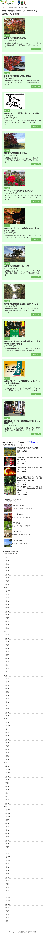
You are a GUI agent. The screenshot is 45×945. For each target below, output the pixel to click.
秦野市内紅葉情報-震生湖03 (15, 38)
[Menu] (41, 3)
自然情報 (6, 35)
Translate (34, 442)
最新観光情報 (9, 7)
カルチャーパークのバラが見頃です (19, 191)
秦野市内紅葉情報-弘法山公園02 (17, 76)
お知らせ (6, 110)
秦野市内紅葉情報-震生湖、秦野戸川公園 (21, 304)
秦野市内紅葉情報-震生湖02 (15, 153)
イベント (6, 225)
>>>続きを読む (36, 49)
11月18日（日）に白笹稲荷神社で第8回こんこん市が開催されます (22, 382)
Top (3, 7)
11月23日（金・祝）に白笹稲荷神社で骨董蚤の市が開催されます (22, 342)
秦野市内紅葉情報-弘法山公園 (16, 266)
